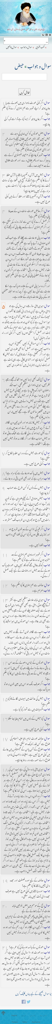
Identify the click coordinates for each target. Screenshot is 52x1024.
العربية (43, 1015)
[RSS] (46, 35)
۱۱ (5, 553)
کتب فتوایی (40, 46)
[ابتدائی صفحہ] (50, 35)
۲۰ (4, 905)
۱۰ (4, 528)
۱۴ (5, 662)
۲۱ (5, 946)
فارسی (32, 1015)
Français (15, 1022)
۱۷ (5, 738)
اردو (23, 1015)
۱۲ (5, 584)
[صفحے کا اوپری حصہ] (3, 1013)
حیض (19, 65)
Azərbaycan (36, 1022)
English (14, 1015)
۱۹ (5, 879)
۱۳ (5, 599)
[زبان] (43, 35)
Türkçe (24, 1022)
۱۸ (5, 768)
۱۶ (5, 718)
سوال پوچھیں (11, 46)
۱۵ (5, 698)
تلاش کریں (24, 92)
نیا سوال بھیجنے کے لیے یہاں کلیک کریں (33, 993)
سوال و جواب (26, 46)
